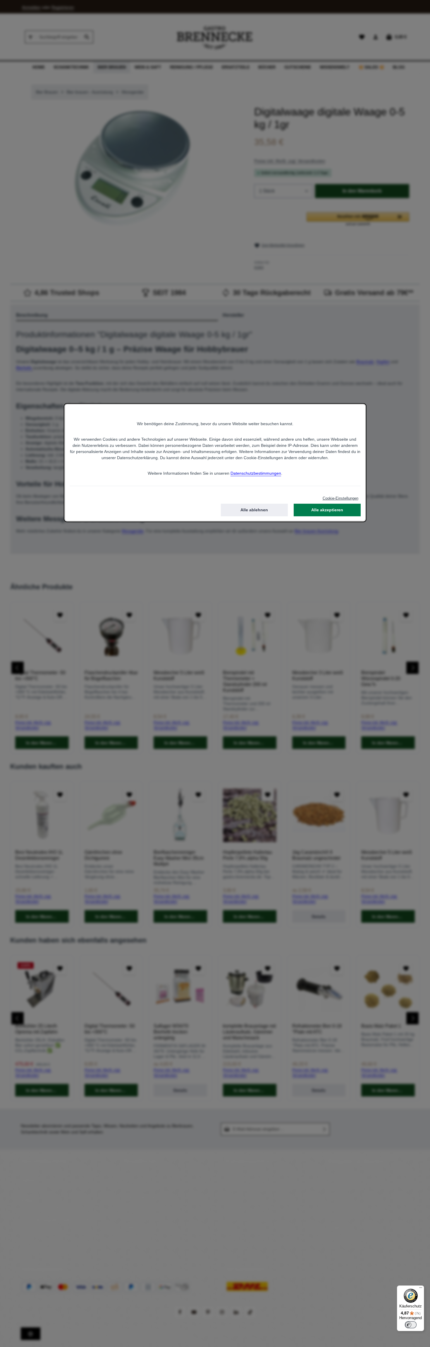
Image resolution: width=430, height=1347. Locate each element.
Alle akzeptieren (327, 510)
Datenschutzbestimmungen (256, 473)
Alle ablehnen (254, 510)
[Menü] (420, 1288)
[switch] (411, 1324)
